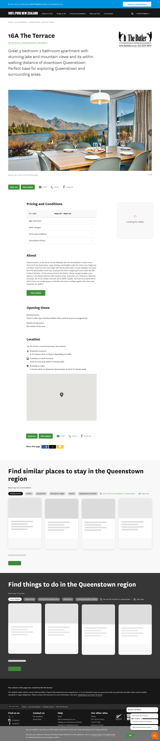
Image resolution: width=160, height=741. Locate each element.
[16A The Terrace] (135, 39)
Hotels (28, 494)
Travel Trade (95, 722)
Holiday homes (15, 494)
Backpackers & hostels (88, 494)
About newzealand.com (66, 719)
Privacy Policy (96, 735)
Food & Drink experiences (48, 599)
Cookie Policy (110, 735)
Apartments (41, 494)
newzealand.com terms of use (90, 695)
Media (93, 717)
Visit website (28, 187)
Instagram (16, 720)
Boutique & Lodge (57, 494)
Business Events (97, 725)
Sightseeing (29, 599)
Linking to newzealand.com (68, 725)
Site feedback (38, 717)
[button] (47, 14)
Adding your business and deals (70, 722)
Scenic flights (15, 599)
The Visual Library (97, 719)
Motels (71, 494)
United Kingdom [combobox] (142, 14)
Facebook (15, 724)
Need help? (37, 719)
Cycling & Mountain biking (87, 599)
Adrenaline (68, 599)
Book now (14, 187)
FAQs (60, 717)
